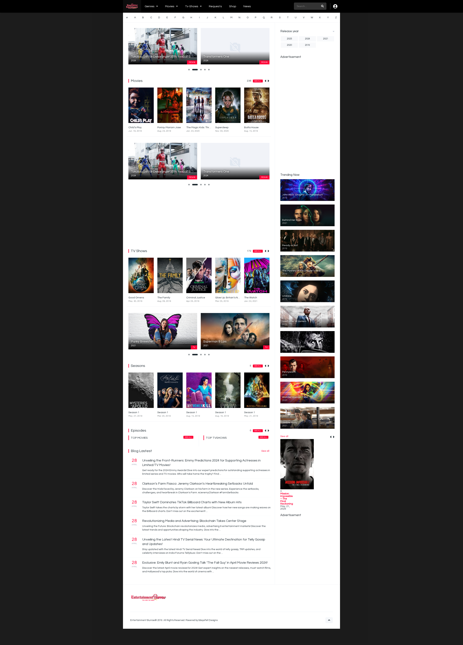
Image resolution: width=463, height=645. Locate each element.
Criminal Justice (195, 297)
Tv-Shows (191, 6)
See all (257, 81)
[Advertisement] (199, 216)
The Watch (250, 297)
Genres (149, 6)
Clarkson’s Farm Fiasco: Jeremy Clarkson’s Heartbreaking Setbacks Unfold (197, 483)
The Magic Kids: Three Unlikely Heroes (208, 127)
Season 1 (133, 412)
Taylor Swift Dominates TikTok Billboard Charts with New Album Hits (192, 502)
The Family (163, 297)
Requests (215, 6)
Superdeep (221, 127)
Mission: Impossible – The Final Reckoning (286, 498)
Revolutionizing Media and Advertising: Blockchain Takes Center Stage (194, 521)
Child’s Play (135, 127)
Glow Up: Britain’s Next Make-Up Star (236, 297)
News (247, 6)
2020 (289, 45)
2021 (325, 38)
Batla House (251, 127)
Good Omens (136, 297)
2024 (307, 38)
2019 (307, 45)
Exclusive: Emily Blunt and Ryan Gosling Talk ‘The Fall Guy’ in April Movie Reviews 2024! (205, 562)
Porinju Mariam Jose (169, 127)
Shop (232, 6)
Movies (169, 6)
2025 (289, 38)
